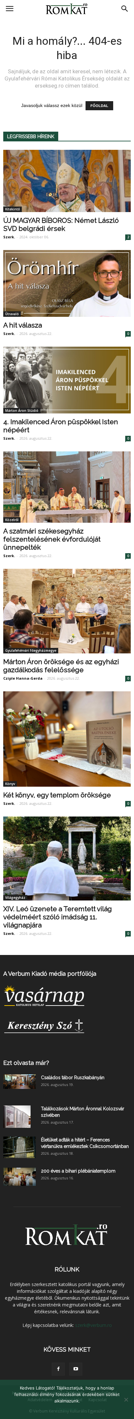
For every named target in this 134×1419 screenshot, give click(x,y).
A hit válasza (22, 325)
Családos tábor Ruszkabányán (72, 1077)
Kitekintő (12, 209)
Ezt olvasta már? (26, 1062)
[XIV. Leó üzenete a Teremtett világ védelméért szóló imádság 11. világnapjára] (67, 858)
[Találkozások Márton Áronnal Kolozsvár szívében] (17, 1116)
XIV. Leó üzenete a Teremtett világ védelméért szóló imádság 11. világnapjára (57, 917)
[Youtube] (75, 1369)
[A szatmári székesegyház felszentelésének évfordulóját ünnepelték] (67, 487)
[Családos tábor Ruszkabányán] (19, 1081)
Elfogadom (67, 1409)
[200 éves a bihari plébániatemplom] (19, 1177)
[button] (125, 9)
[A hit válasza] (67, 283)
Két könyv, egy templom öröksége (57, 795)
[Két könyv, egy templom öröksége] (67, 739)
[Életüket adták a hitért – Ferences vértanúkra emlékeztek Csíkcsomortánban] (19, 1147)
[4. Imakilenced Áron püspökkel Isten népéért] (67, 380)
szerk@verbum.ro (93, 1325)
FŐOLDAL (99, 106)
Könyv (10, 783)
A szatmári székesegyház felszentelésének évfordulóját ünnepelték (51, 539)
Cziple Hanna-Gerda (23, 678)
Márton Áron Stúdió (21, 410)
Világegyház (15, 897)
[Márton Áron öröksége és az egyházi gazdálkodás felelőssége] (67, 611)
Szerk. (9, 236)
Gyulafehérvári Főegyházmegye (30, 650)
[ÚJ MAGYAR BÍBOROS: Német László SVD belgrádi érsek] (67, 181)
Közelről (12, 520)
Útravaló (12, 314)
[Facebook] (58, 1369)
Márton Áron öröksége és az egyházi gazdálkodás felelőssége (61, 666)
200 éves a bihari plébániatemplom (78, 1171)
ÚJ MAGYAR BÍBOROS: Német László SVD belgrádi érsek (61, 224)
